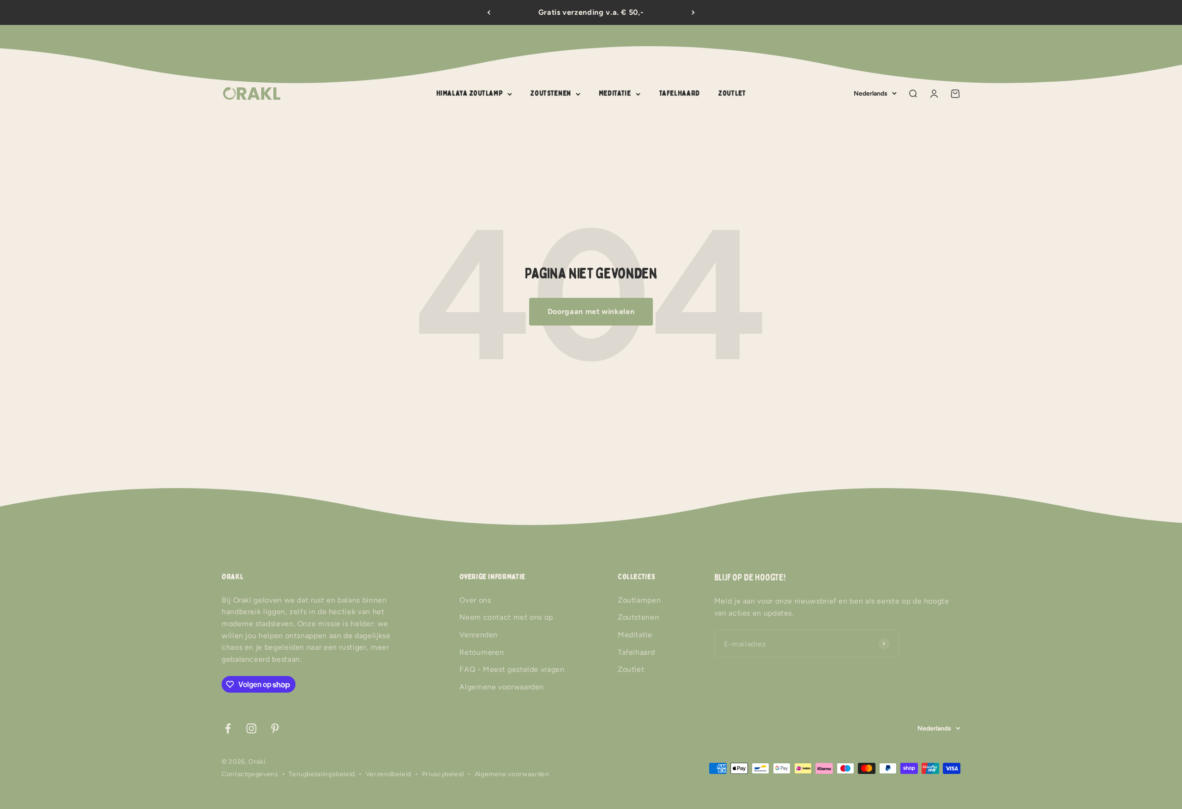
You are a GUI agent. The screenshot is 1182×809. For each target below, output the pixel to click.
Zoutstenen (551, 93)
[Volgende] (693, 12)
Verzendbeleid (388, 774)
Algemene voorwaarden (501, 686)
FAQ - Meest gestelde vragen (511, 669)
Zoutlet (732, 93)
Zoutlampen (639, 600)
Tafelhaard (679, 93)
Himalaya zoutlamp (469, 93)
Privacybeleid (443, 774)
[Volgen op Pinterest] (275, 728)
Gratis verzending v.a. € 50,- (591, 12)
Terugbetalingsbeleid (322, 774)
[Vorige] (488, 12)
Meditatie (615, 93)
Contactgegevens (250, 774)
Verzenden (478, 634)
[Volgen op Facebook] (228, 728)
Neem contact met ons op (506, 617)
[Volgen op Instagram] (251, 728)
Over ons (475, 600)
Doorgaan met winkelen (591, 311)
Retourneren (481, 652)
